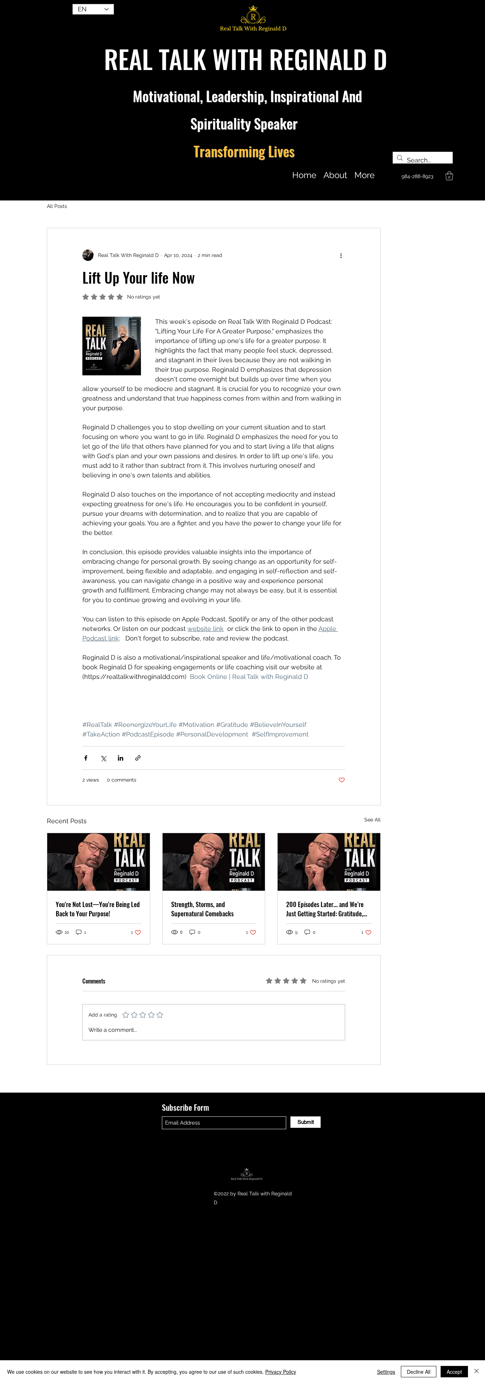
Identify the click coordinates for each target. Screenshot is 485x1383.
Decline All (418, 1371)
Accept (454, 1371)
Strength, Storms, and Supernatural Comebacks (202, 909)
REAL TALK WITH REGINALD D (245, 58)
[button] (449, 175)
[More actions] (341, 255)
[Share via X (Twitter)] (103, 758)
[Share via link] (138, 758)
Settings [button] (386, 1371)
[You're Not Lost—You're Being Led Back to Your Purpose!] (98, 862)
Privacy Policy (280, 1371)
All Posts (57, 206)
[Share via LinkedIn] (120, 758)
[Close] (476, 1371)
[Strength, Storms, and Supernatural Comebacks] (214, 862)
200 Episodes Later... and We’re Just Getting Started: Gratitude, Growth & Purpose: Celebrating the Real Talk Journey (325, 909)
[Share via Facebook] (85, 758)
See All (372, 819)
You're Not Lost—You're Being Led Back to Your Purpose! (98, 909)
